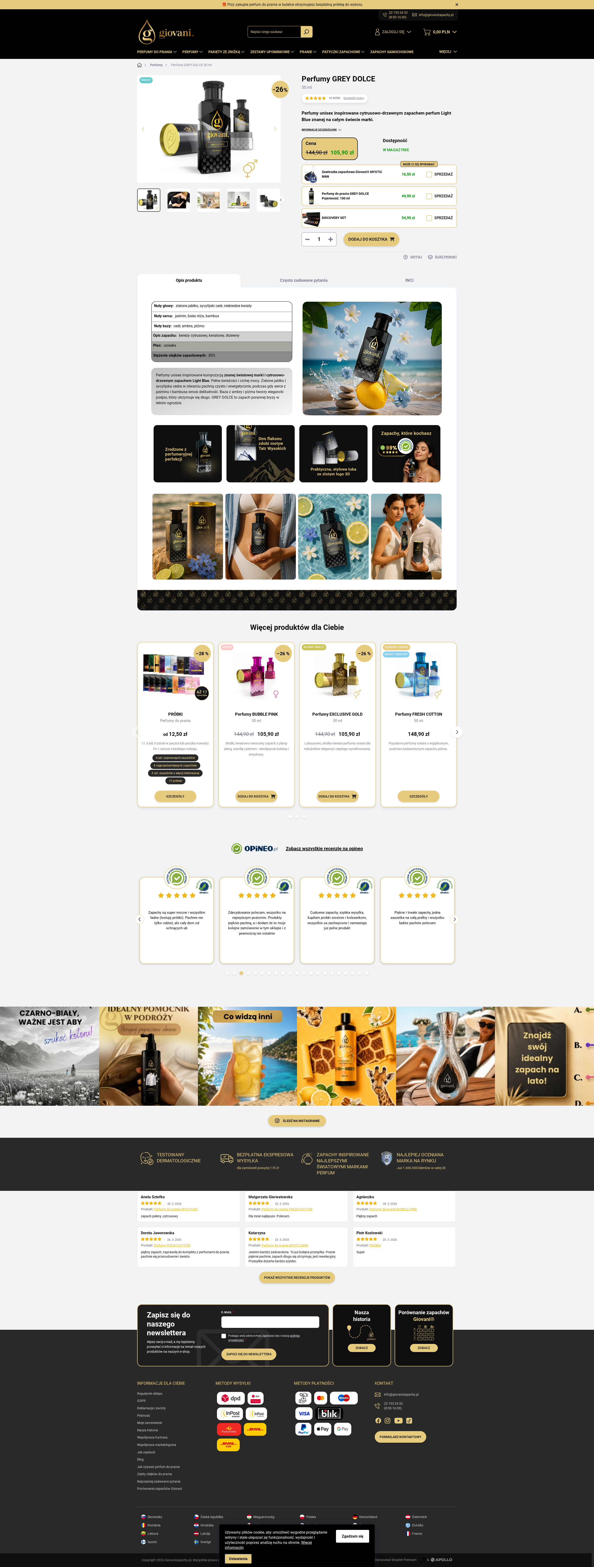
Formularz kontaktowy (400, 1437)
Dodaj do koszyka (367, 239)
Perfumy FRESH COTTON (172, 1245)
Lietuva (153, 1533)
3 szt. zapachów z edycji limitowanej (175, 773)
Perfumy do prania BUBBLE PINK (393, 1209)
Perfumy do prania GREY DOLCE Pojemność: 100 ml (345, 196)
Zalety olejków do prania (154, 1474)
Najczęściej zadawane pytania (159, 1481)
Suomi (152, 1542)
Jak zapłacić (146, 1452)
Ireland (364, 1533)
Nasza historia (147, 1430)
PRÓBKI (375, 1245)
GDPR (141, 1401)
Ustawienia (238, 1559)
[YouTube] (398, 1419)
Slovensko (155, 1517)
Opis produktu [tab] (189, 280)
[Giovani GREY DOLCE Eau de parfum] (406, 537)
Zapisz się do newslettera (248, 1354)
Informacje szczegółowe (319, 129)
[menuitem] (157, 52)
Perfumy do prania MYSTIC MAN (284, 1245)
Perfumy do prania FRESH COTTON (286, 1209)
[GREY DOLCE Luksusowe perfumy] (260, 537)
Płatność (143, 1415)
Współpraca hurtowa (152, 1437)
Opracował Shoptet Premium (395, 1560)
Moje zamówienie (149, 1423)
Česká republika (211, 1517)
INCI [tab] (409, 280)
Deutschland (368, 1517)
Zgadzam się (352, 1536)
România (154, 1525)
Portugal (365, 1542)
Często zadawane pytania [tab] (304, 280)
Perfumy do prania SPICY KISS (175, 1209)
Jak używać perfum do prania (158, 1467)
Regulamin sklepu (149, 1393)
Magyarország (263, 1517)
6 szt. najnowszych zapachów (175, 757)
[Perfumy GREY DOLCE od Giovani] (187, 537)
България (366, 1525)
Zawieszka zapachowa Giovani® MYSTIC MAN (352, 174)
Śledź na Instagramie (301, 1121)
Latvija (205, 1533)
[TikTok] (409, 1419)
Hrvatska (207, 1525)
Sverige (205, 1542)
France (417, 1533)
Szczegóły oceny (353, 98)
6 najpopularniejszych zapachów (175, 765)
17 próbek (175, 780)
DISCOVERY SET (334, 218)
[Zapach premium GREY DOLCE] (333, 537)
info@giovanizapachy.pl (401, 1394)
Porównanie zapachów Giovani (159, 1488)
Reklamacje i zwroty (151, 1408)
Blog (140, 1459)
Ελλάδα (417, 1525)
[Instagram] (387, 1419)
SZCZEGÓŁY (175, 796)
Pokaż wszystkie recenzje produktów (297, 1277)
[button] (290, 816)
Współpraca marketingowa (156, 1445)
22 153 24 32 (393, 1406)
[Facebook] (378, 1419)
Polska (311, 1517)
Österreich (419, 1517)
